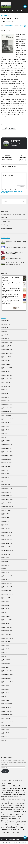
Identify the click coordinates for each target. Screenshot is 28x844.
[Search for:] (14, 201)
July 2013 (6, 729)
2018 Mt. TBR (9, 786)
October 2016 (7, 590)
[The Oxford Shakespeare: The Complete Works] (24, 303)
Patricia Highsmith (15, 814)
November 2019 (8, 455)
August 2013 (6, 726)
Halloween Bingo (5, 809)
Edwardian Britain (20, 801)
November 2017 (8, 543)
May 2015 (6, 653)
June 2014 (6, 689)
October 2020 (7, 415)
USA (24, 825)
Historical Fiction (14, 809)
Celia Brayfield (4, 796)
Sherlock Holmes (7, 819)
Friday (6, 805)
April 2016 (6, 612)
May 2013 (6, 736)
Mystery (21, 811)
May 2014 (6, 693)
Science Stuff (11, 816)
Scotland (17, 816)
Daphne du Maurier (12, 799)
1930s (9, 783)
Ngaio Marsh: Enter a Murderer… (14, 252)
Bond (3, 792)
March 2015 (6, 660)
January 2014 (7, 707)
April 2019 (6, 481)
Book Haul (4, 218)
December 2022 (7, 349)
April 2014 (6, 696)
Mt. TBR (14, 812)
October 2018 (7, 503)
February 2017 (7, 576)
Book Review (5, 15)
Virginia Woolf (4, 827)
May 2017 (6, 565)
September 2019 (8, 463)
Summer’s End (5, 221)
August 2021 (6, 386)
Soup (14, 819)
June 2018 (6, 517)
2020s (15, 786)
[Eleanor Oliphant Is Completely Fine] (24, 286)
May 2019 (6, 477)
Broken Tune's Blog (11, 10)
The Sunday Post (11, 825)
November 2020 (8, 412)
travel (20, 825)
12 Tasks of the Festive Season (14, 780)
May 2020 (6, 433)
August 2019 (6, 466)
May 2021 (6, 397)
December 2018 (7, 495)
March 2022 (6, 364)
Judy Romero (9, 252)
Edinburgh (13, 801)
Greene (13, 807)
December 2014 (7, 671)
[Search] (24, 201)
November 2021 (8, 379)
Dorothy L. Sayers (5, 801)
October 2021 (7, 382)
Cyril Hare (13, 796)
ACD (18, 786)
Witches (14, 832)
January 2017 (7, 579)
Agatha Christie (19, 788)
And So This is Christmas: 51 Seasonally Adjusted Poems (10, 295)
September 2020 (8, 419)
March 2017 (6, 572)
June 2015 (6, 649)
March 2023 (6, 339)
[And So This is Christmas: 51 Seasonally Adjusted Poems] (24, 297)
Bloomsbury (21, 790)
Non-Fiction (5, 814)
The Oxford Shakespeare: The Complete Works (10, 301)
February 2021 (7, 404)
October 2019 (7, 459)
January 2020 (7, 448)
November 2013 (8, 715)
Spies (19, 819)
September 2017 (8, 550)
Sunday (4, 821)
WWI (18, 832)
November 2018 (8, 499)
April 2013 (6, 740)
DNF (24, 799)
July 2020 (6, 426)
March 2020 (6, 441)
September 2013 (8, 722)
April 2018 (6, 525)
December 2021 (7, 375)
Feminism (19, 803)
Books (12, 792)
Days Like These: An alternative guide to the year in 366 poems (11, 289)
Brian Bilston (5, 291)
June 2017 (6, 561)
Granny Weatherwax (5, 807)
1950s (16, 784)
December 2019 (7, 452)
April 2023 (6, 335)
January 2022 (7, 371)
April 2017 (6, 568)
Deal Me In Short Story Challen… (16, 263)
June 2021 (6, 393)
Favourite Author (9, 803)
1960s (19, 784)
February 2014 (7, 704)
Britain (16, 792)
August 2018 (6, 510)
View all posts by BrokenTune (16, 145)
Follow (5, 771)
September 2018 (8, 506)
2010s (3, 786)
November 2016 (8, 587)
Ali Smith (4, 790)
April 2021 (6, 401)
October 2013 (7, 718)
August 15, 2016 (9, 25)
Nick (7, 247)
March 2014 (6, 700)
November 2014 (8, 674)
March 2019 (6, 485)
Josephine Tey (4, 812)
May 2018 (6, 521)
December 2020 (7, 408)
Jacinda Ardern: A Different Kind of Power (13, 214)
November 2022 (8, 353)
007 (5, 780)
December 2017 (7, 539)
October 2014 (7, 678)
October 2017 (7, 547)
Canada (23, 794)
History (22, 809)
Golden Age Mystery (18, 805)
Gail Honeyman (6, 286)
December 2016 (7, 583)
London (10, 812)
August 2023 (6, 324)
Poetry (22, 814)
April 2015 (6, 656)
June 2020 (6, 430)
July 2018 (6, 514)
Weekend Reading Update (16, 242)
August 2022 (6, 360)
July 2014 (6, 685)
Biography (15, 790)
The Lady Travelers (21, 821)
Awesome (9, 790)
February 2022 (7, 368)
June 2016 (6, 605)
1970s (23, 784)
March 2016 (6, 616)
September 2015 (8, 638)
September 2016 (8, 594)
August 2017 (6, 554)
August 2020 (6, 422)
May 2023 (6, 331)
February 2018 (7, 532)
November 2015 (8, 631)
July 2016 (6, 601)
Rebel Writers (4, 816)
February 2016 (7, 620)
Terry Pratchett (5, 280)
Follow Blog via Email (6, 757)
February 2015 (7, 663)
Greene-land (20, 807)
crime (9, 796)
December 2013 (7, 711)
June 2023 (6, 327)
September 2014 (8, 682)
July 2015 (6, 645)
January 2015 (7, 667)
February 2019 (7, 488)
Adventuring (7, 788)
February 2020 (7, 444)
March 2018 (6, 528)
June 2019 (6, 474)
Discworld (20, 799)
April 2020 (6, 437)
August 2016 (6, 598)
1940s (13, 784)
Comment (21, 186)
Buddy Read (18, 794)
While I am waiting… (7, 229)
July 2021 (6, 390)
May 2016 (6, 609)
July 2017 (6, 558)
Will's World (13, 830)
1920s (3, 784)
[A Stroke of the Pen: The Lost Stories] (24, 280)
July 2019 (6, 470)
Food (2, 805)
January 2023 (7, 346)
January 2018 (7, 536)
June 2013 (6, 733)
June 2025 (6, 320)
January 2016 (7, 623)
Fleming (23, 803)
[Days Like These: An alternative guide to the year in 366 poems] (24, 291)
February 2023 (7, 342)
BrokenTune (22, 25)
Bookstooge (9, 258)
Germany (10, 805)
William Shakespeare (6, 303)
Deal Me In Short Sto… (12, 263)
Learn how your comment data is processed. (11, 191)
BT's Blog (12, 794)
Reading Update (6, 225)
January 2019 (7, 492)
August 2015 (6, 642)
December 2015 (7, 627)
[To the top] (25, 837)
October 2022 (7, 357)
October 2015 (7, 634)
